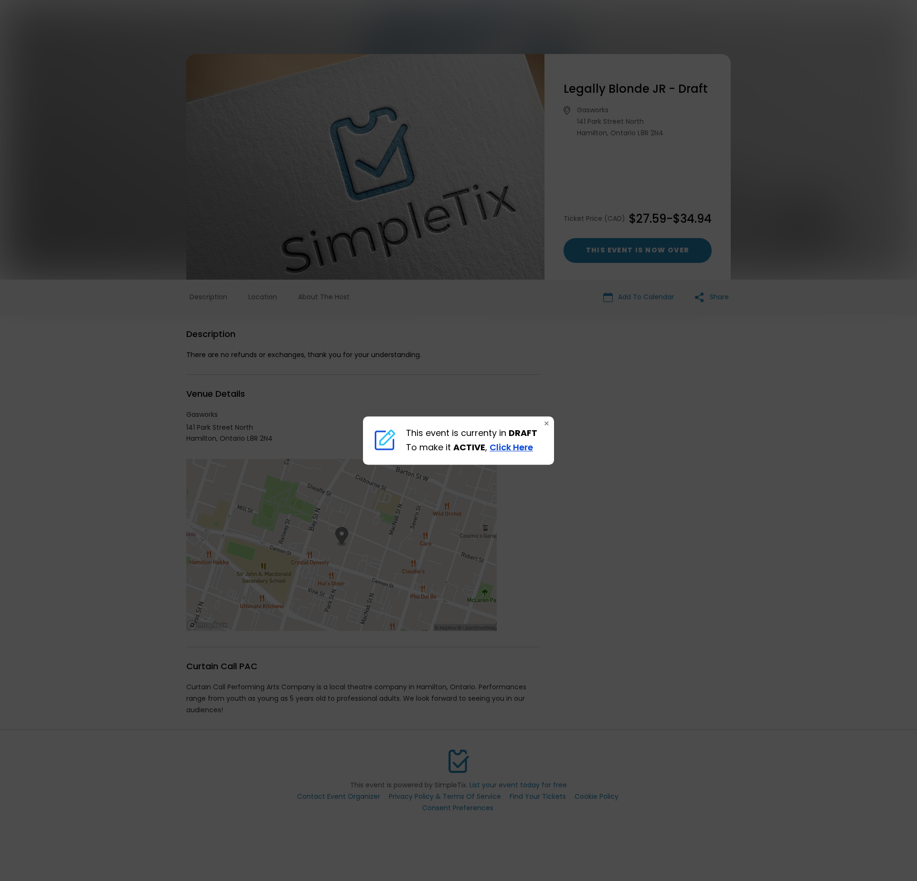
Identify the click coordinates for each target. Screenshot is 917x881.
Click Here (511, 448)
